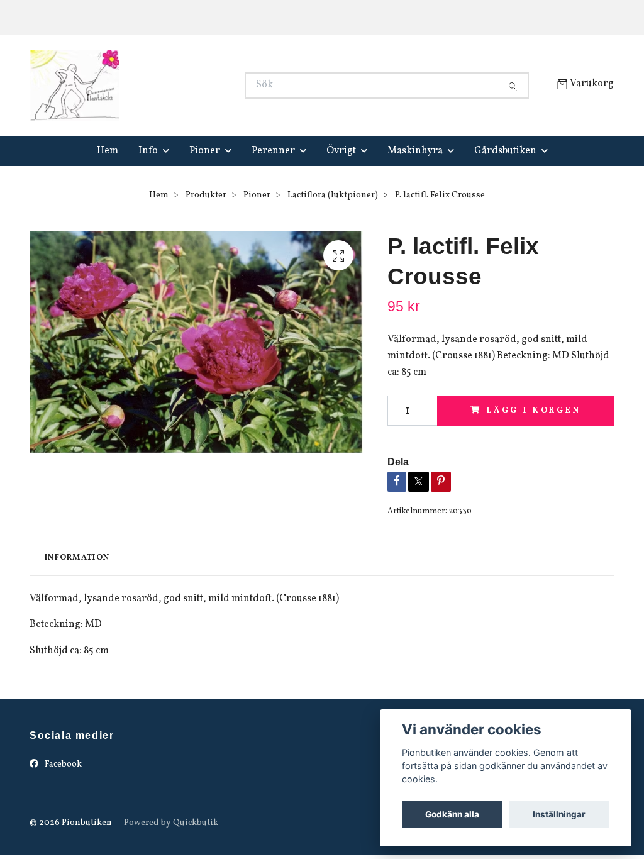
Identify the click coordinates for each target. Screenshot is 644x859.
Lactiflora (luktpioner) (332, 195)
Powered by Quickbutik (171, 823)
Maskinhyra (415, 151)
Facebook (62, 764)
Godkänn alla (452, 814)
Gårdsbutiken (505, 151)
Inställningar (559, 814)
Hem (107, 151)
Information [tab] (77, 557)
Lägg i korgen (534, 410)
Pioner (204, 151)
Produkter (206, 195)
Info (148, 151)
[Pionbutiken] (176, 85)
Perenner (273, 151)
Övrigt (341, 151)
